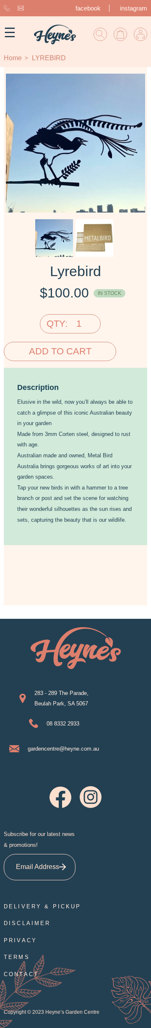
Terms (17, 957)
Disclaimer (27, 923)
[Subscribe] (62, 867)
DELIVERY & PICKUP (42, 906)
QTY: (57, 323)
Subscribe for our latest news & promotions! (39, 839)
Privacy (20, 940)
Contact (21, 974)
